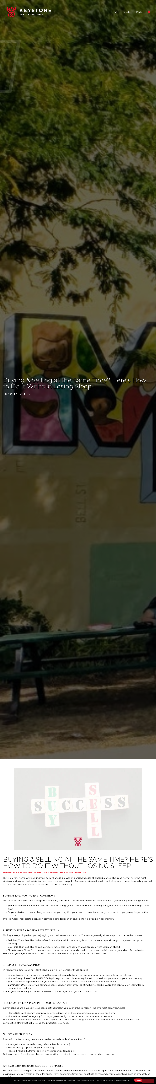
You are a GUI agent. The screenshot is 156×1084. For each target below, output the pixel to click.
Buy (115, 12)
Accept (138, 1080)
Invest (140, 12)
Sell (127, 12)
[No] (148, 1081)
